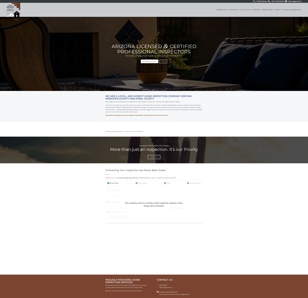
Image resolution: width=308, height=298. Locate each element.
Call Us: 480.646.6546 (277, 1)
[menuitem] (221, 10)
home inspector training (127, 131)
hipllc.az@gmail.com (294, 1)
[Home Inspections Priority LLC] (13, 10)
